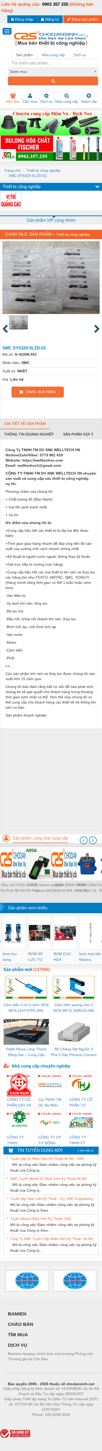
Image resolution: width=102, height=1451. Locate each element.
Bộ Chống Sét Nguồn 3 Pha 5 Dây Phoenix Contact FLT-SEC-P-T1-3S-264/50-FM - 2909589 (74, 1052)
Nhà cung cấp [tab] (53, 55)
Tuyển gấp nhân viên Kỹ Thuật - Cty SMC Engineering (51, 1199)
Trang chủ (12, 170)
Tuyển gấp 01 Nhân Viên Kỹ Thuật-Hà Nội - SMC (47, 1159)
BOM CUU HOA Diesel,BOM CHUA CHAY (64, 957)
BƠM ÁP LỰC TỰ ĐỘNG (35, 957)
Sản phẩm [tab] (24, 55)
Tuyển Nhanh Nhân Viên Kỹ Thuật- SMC (41, 1219)
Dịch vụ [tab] (80, 55)
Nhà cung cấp (66, 101)
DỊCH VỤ (17, 1345)
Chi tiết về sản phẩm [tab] (25, 423)
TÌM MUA (18, 1334)
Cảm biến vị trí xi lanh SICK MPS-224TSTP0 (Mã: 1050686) (26, 1008)
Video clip (89, 101)
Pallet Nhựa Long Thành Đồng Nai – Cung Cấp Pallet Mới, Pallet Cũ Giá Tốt (26, 1052)
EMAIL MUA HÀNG (39, 392)
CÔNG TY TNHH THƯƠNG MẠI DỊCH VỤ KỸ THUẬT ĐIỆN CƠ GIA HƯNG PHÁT (18, 1140)
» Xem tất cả (85, 1150)
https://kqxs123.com (76, 1422)
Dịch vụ (46, 101)
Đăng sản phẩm (85, 19)
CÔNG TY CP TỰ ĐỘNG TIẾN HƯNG (49, 1140)
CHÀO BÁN (20, 1324)
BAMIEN (17, 1313)
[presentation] (84, 840)
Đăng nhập (24, 19)
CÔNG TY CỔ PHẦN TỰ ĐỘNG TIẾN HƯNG (81, 1102)
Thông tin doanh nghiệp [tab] (29, 434)
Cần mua (30, 101)
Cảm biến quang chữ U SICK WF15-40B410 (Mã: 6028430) (74, 1008)
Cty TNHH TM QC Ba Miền (49, 1102)
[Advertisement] (51, 779)
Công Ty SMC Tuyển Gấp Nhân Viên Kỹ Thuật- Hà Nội (51, 1239)
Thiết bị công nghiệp (43, 170)
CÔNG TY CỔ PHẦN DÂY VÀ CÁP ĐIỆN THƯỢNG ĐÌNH (19, 1102)
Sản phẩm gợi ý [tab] (78, 434)
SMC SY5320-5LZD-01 (28, 176)
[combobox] (53, 71)
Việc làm (13, 101)
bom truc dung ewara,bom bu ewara (12, 957)
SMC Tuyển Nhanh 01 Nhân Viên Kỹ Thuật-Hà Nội (48, 1179)
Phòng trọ (17, 1422)
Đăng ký (52, 19)
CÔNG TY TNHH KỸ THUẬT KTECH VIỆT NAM (80, 1140)
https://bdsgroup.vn (44, 1422)
